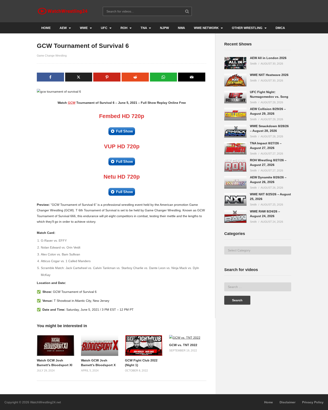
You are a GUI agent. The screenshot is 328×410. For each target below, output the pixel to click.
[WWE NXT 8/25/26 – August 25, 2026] (235, 199)
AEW (64, 28)
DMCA (280, 28)
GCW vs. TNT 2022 (183, 345)
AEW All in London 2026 (268, 58)
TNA (144, 28)
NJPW (164, 28)
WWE (84, 28)
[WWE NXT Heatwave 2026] (235, 80)
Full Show (124, 131)
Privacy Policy (313, 402)
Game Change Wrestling (52, 55)
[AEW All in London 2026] (235, 63)
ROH (124, 28)
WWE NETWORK (207, 28)
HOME (46, 28)
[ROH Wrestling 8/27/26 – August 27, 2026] (235, 165)
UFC (104, 28)
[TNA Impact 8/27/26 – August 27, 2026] (235, 148)
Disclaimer (287, 402)
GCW (71, 102)
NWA (181, 28)
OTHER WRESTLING (247, 28)
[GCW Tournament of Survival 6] (55, 345)
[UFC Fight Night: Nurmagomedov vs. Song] (235, 97)
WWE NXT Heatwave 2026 (269, 75)
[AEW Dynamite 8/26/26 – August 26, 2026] (235, 182)
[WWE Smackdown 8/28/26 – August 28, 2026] (235, 131)
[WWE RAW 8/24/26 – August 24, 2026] (235, 216)
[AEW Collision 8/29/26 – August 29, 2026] (235, 114)
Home (268, 402)
